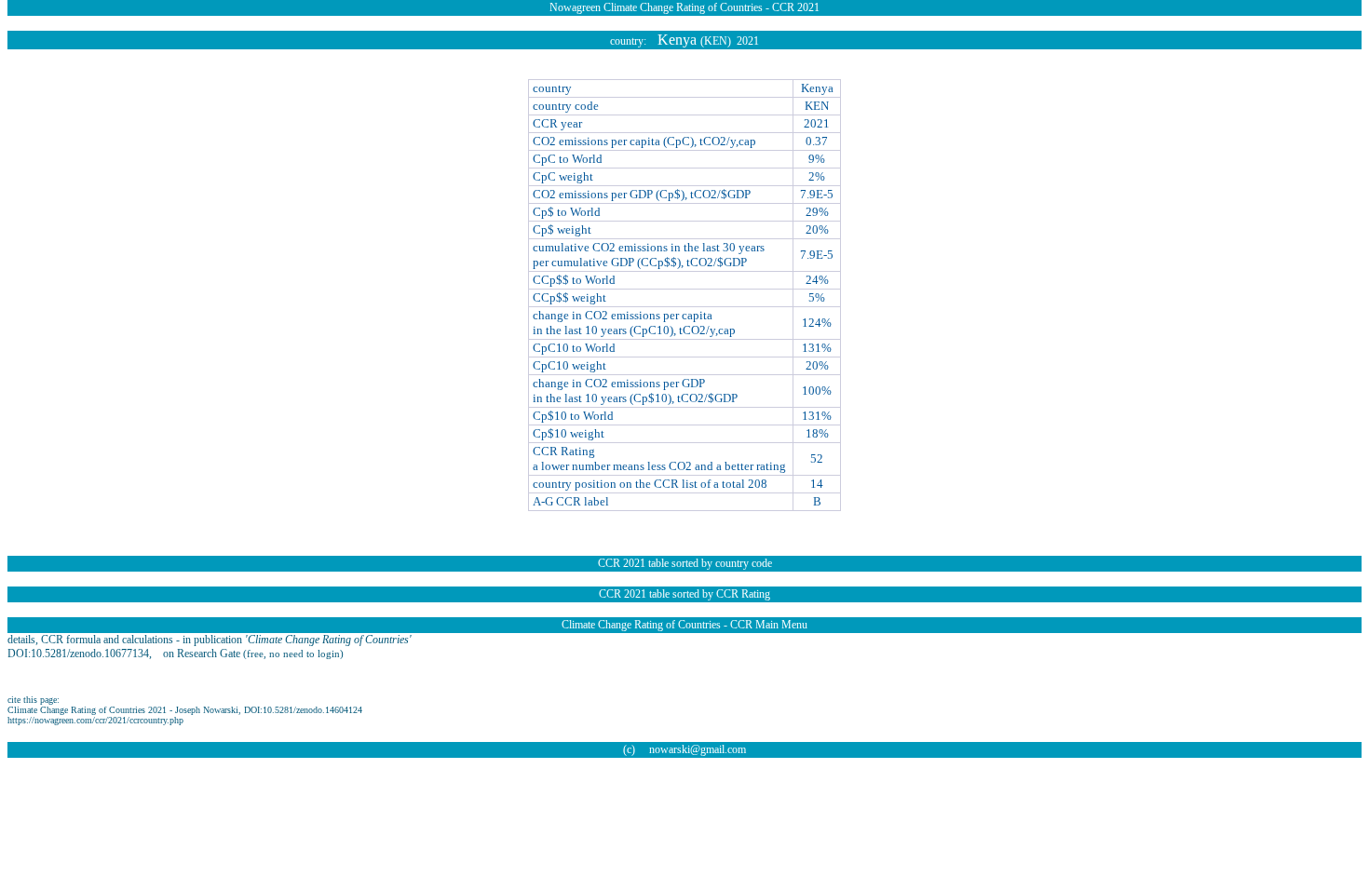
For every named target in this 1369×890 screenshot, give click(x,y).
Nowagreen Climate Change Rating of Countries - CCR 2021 (684, 7)
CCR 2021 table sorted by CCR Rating (684, 593)
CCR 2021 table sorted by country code (685, 563)
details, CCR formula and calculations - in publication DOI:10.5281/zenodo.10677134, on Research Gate (209, 646)
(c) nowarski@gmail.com (684, 749)
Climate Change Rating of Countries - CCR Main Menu (684, 624)
